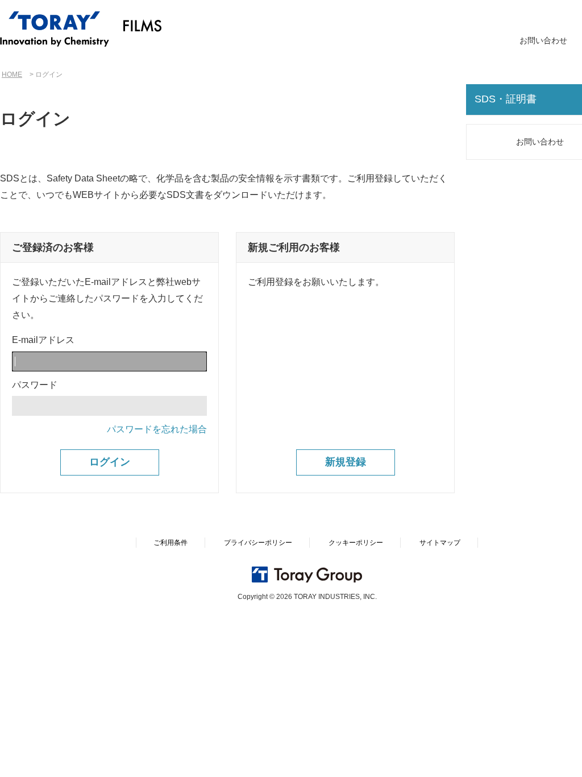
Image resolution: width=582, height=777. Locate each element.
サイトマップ (439, 543)
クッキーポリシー (356, 543)
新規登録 (345, 462)
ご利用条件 (170, 543)
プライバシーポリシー (258, 543)
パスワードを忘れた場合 (157, 429)
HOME (12, 74)
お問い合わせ (543, 40)
